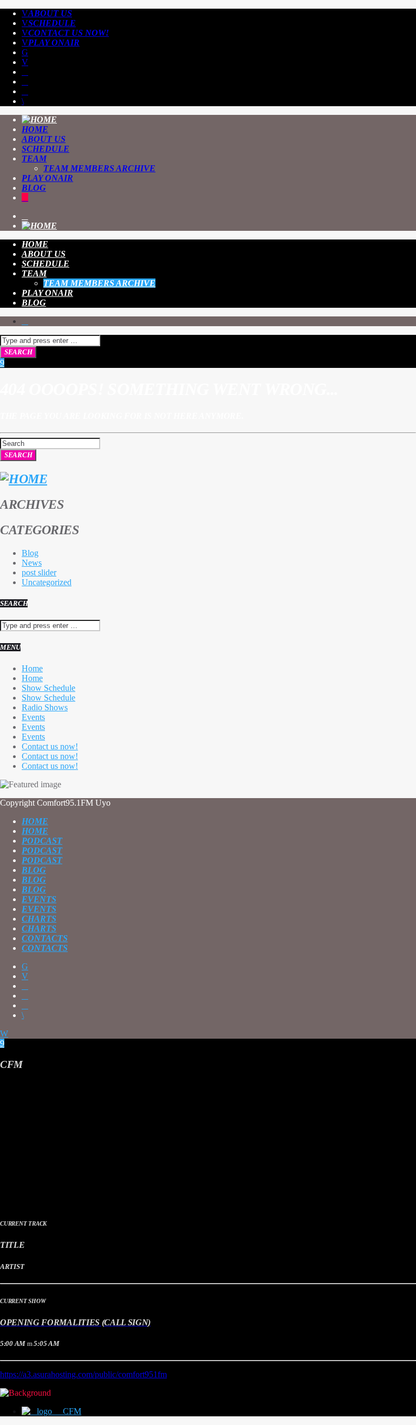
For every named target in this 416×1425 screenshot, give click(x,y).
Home (35, 129)
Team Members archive (99, 168)
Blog (34, 187)
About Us (50, 13)
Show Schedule (48, 687)
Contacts (45, 938)
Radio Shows (45, 707)
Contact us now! (68, 32)
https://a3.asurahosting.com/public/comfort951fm (83, 1374)
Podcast (42, 840)
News (32, 562)
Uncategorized (47, 582)
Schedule (52, 23)
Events (33, 717)
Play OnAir (54, 42)
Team (34, 158)
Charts (39, 918)
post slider (39, 572)
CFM (71, 1411)
